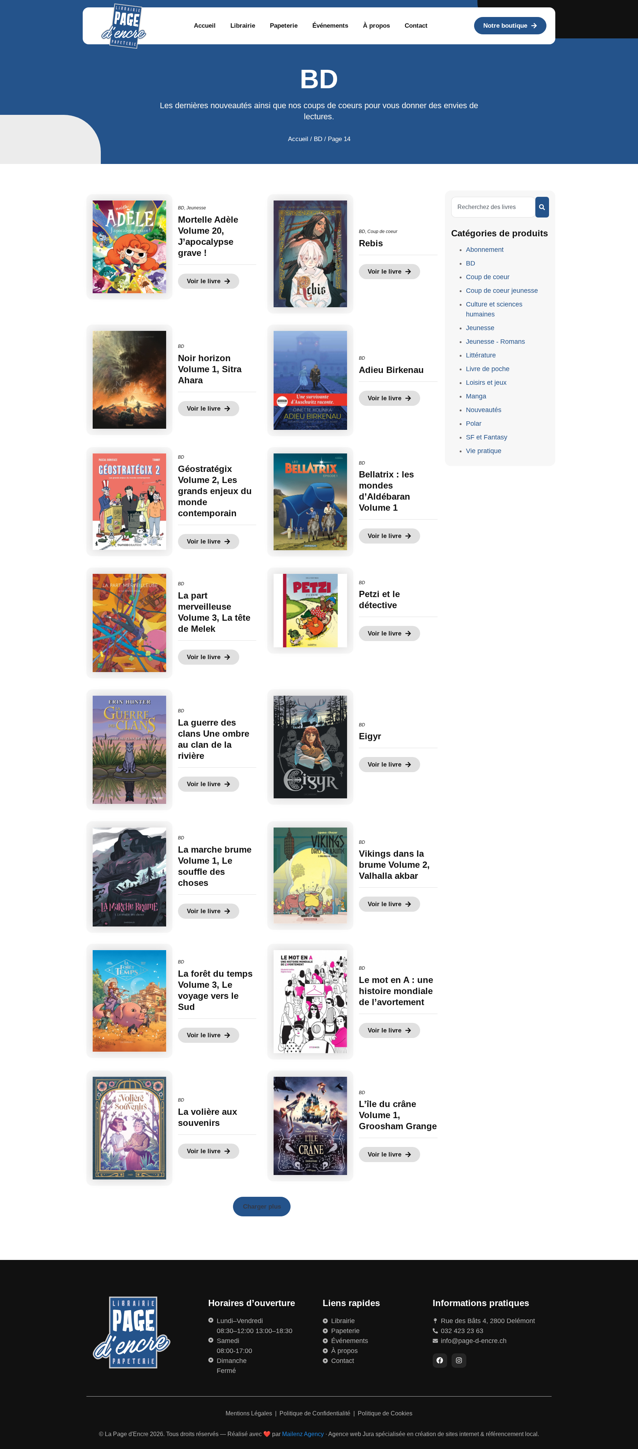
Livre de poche (488, 369)
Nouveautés (483, 410)
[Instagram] (459, 1360)
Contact (416, 25)
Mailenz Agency (303, 1434)
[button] (262, 1206)
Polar (473, 423)
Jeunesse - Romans (495, 341)
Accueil (205, 25)
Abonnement (485, 249)
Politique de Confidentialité (315, 1413)
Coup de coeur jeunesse (502, 290)
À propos (376, 25)
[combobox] (493, 207)
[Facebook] (440, 1360)
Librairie (242, 25)
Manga (476, 396)
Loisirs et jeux (486, 382)
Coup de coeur (382, 231)
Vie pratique (483, 451)
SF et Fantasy (486, 437)
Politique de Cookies (385, 1413)
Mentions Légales (250, 1413)
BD (318, 139)
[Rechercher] (542, 207)
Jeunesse (196, 207)
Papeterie (284, 25)
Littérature (481, 355)
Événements (330, 25)
